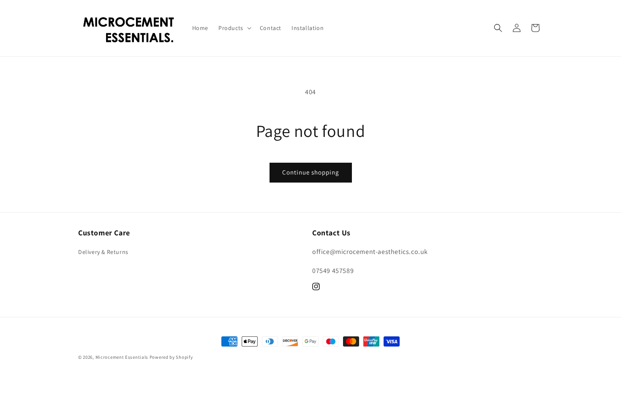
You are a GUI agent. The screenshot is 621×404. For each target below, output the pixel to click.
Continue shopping (310, 172)
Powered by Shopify (171, 357)
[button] (234, 28)
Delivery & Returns (103, 252)
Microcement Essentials (121, 357)
